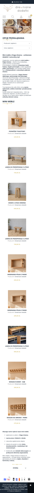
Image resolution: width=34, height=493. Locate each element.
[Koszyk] (29, 17)
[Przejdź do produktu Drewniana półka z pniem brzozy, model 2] (17, 299)
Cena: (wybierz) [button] (8, 48)
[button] (4, 17)
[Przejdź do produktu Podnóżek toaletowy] (17, 120)
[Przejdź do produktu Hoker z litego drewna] (17, 192)
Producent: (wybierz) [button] (10, 43)
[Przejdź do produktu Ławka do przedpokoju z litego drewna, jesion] (17, 156)
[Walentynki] (17, 26)
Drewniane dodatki (20, 133)
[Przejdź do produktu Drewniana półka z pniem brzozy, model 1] (17, 263)
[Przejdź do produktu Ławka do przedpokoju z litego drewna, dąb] (17, 228)
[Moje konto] (21, 17)
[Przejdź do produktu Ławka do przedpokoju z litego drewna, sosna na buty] (17, 335)
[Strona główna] (17, 8)
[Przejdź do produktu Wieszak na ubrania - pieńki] (17, 407)
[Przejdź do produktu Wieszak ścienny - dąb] (17, 371)
